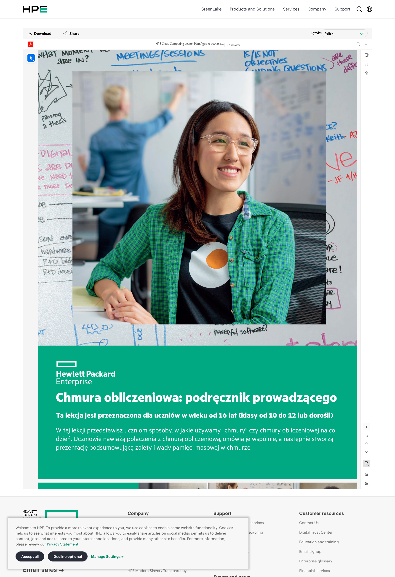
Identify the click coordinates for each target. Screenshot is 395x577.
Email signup (310, 551)
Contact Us (309, 522)
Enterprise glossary (315, 561)
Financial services (314, 570)
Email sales (40, 570)
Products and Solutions (252, 9)
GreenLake (211, 9)
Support (342, 9)
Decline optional (67, 556)
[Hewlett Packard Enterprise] (35, 9)
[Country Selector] (369, 9)
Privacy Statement (62, 544)
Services (291, 9)
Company (317, 9)
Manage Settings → (107, 556)
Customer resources (321, 513)
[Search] (359, 9)
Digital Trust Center (316, 532)
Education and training (319, 542)
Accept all (30, 556)
